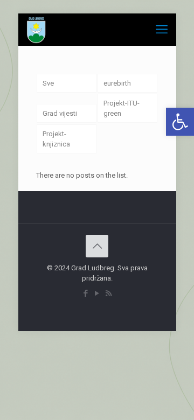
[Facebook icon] (86, 293)
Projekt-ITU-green (121, 108)
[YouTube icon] (97, 293)
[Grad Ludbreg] (36, 29)
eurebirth (117, 83)
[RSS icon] (109, 293)
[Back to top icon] (97, 246)
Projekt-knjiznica (56, 139)
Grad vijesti (60, 113)
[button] (180, 122)
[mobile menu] (162, 29)
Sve (48, 83)
